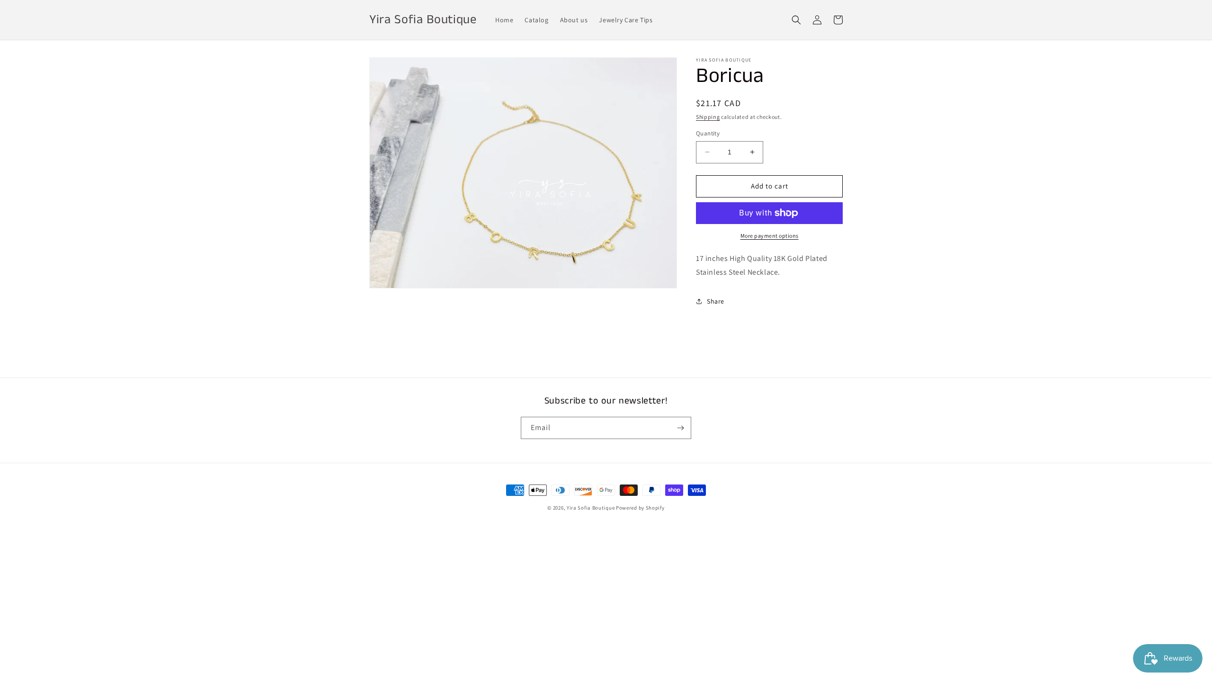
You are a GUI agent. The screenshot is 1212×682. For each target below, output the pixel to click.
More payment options (769, 235)
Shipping (708, 116)
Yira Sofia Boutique (591, 507)
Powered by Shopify (640, 507)
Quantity (708, 133)
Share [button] (715, 301)
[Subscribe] (680, 428)
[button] (796, 19)
